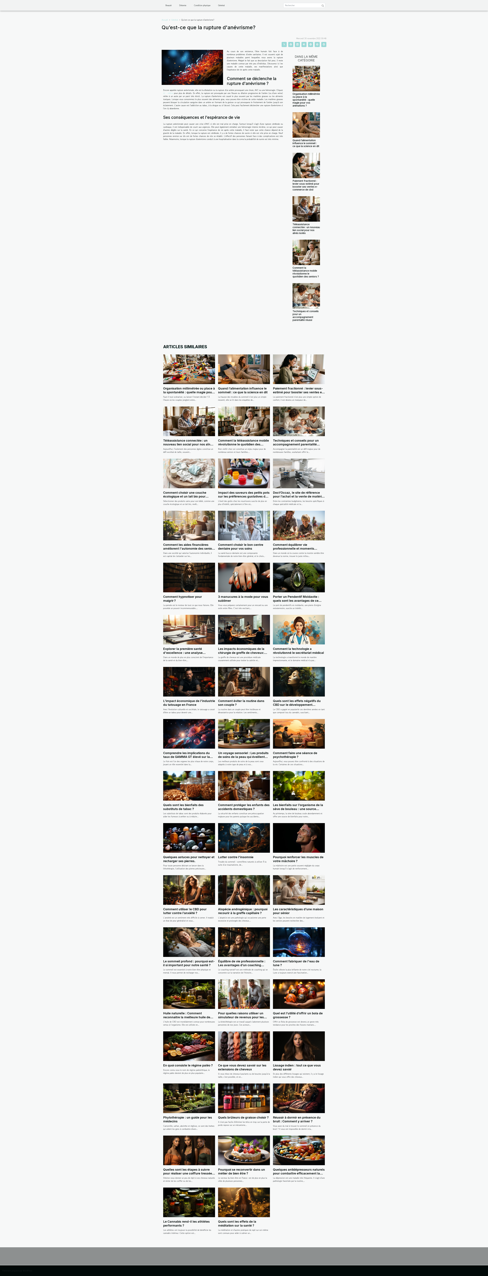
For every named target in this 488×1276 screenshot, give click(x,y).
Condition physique (202, 5)
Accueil (165, 19)
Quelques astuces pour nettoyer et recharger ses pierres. (188, 859)
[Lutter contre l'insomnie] (244, 837)
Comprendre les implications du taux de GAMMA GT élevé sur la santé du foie (186, 757)
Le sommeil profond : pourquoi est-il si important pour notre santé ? (189, 963)
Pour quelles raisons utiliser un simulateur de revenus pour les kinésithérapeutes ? (241, 1017)
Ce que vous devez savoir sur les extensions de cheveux (242, 1067)
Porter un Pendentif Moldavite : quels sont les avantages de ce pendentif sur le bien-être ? (296, 600)
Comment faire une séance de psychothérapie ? (295, 755)
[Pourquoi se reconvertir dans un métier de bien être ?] (244, 1150)
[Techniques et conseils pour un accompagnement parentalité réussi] (306, 295)
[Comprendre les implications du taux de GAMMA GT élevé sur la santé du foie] (189, 733)
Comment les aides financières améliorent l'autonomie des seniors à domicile (189, 548)
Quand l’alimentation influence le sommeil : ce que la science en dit (306, 143)
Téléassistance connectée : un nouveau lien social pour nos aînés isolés (306, 229)
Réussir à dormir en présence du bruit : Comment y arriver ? (297, 1119)
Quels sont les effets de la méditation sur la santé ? (237, 1223)
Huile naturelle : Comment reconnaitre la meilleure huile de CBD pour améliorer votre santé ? (187, 1017)
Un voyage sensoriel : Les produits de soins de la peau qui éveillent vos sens (243, 757)
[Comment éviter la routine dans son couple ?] (244, 681)
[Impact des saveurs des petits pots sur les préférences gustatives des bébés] (244, 473)
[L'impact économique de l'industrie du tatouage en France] (189, 681)
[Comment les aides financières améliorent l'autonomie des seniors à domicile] (189, 525)
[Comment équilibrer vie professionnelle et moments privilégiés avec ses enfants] (299, 525)
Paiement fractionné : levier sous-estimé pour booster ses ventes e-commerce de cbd (306, 185)
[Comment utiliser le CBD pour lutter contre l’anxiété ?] (189, 889)
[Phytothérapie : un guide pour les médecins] (189, 1097)
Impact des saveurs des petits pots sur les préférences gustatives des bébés (244, 496)
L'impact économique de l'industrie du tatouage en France (189, 703)
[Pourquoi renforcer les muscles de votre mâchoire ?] (299, 837)
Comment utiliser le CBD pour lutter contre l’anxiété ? (185, 911)
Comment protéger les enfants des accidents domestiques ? (244, 807)
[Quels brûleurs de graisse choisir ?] (244, 1097)
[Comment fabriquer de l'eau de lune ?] (299, 941)
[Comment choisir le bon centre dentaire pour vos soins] (244, 525)
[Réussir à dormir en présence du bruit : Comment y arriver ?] (299, 1097)
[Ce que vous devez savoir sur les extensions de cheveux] (244, 1045)
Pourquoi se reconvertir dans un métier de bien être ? (241, 1171)
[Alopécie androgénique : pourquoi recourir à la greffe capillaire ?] (244, 889)
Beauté (168, 5)
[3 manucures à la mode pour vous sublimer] (244, 577)
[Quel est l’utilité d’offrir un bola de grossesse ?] (299, 993)
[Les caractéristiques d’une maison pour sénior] (299, 889)
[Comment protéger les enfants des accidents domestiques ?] (244, 785)
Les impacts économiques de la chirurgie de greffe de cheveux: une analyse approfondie (241, 652)
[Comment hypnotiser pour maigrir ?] (189, 577)
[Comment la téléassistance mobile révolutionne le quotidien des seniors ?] (306, 252)
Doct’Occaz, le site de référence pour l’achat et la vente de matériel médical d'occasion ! (298, 496)
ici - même (168, 93)
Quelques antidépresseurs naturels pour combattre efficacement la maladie (299, 1173)
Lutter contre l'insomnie (235, 857)
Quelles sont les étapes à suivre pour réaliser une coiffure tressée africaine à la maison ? (187, 1173)
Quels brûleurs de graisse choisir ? (243, 1117)
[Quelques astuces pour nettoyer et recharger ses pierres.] (189, 837)
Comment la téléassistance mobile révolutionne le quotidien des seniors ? (306, 272)
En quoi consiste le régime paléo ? (188, 1065)
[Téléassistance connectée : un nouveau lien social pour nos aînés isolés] (306, 208)
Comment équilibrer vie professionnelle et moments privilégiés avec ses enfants (293, 548)
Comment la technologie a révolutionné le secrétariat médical (298, 650)
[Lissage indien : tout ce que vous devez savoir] (299, 1045)
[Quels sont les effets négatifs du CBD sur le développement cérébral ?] (299, 681)
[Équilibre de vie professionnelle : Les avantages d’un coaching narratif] (244, 941)
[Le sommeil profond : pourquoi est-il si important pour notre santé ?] (189, 941)
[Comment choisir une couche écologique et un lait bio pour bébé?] (189, 473)
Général (221, 5)
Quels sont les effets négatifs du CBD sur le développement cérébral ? (297, 704)
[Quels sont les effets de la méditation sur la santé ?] (244, 1202)
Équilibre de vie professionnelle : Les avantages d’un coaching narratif (241, 965)
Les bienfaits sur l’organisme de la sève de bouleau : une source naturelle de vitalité (298, 809)
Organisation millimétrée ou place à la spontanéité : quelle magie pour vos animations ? (306, 99)
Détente (182, 5)
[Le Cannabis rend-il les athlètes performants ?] (189, 1202)
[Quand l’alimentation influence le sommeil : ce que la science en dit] (306, 124)
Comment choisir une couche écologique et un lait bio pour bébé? (184, 496)
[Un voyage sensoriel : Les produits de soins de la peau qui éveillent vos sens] (244, 733)
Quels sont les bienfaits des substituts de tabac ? (183, 807)
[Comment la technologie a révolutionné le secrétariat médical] (299, 629)
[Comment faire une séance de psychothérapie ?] (299, 733)
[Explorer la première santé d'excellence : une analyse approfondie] (189, 629)
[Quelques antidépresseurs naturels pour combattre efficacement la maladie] (299, 1150)
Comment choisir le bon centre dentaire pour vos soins (240, 546)
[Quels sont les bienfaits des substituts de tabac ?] (189, 785)
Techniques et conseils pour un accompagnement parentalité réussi (306, 316)
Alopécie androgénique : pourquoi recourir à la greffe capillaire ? (242, 911)
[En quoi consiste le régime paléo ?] (189, 1045)
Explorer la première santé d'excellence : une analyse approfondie (183, 652)
